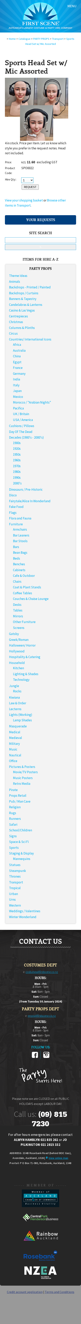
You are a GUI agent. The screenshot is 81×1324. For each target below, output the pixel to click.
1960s (17, 460)
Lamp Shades (22, 720)
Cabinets (19, 570)
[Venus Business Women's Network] (40, 1278)
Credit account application (25, 1292)
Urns (12, 899)
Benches (19, 564)
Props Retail (17, 795)
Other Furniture (24, 622)
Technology (21, 679)
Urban (13, 894)
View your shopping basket (24, 200)
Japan (17, 391)
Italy (16, 385)
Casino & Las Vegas (22, 310)
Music (13, 749)
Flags (13, 512)
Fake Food (16, 507)
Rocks (17, 691)
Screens (18, 628)
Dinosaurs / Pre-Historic (26, 489)
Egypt (17, 362)
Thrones (15, 876)
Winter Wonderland (22, 917)
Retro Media (21, 783)
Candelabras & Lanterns (25, 305)
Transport (58, 39)
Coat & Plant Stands (27, 587)
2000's (17, 483)
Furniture (16, 524)
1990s (17, 477)
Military (14, 743)
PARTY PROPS (41, 39)
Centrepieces (18, 316)
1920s (17, 448)
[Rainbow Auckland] (40, 1244)
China (17, 356)
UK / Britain (21, 414)
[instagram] (46, 1057)
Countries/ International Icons (30, 339)
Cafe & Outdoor (24, 575)
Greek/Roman (19, 640)
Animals (14, 281)
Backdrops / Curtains (23, 293)
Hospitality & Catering (24, 657)
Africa (17, 344)
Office (13, 761)
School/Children (20, 830)
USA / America (23, 420)
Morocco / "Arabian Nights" (32, 402)
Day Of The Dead (20, 432)
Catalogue (24, 39)
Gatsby (14, 634)
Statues (14, 865)
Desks (17, 604)
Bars (16, 547)
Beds (16, 558)
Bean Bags (20, 552)
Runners (15, 818)
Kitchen (18, 668)
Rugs (12, 813)
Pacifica (18, 408)
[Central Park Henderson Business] (40, 1225)
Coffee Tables (22, 593)
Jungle (14, 686)
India (16, 379)
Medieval (15, 738)
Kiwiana (14, 697)
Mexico (18, 397)
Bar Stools (20, 541)
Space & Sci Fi (19, 842)
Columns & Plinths (22, 328)
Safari (13, 824)
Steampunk (17, 871)
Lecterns (15, 709)
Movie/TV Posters (25, 772)
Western (15, 905)
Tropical (15, 888)
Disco (13, 495)
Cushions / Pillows (21, 426)
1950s (17, 454)
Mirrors (18, 616)
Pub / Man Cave (19, 801)
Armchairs (20, 529)
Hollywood (17, 651)
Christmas (16, 322)
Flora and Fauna (20, 518)
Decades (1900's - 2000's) (26, 437)
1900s (17, 443)
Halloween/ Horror (22, 645)
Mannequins (21, 859)
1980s (17, 472)
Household (17, 663)
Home (12, 39)
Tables (17, 610)
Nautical (15, 755)
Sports (14, 847)
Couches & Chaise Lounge (31, 599)
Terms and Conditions (59, 1292)
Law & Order (17, 703)
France (18, 368)
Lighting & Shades (25, 674)
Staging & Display (21, 853)
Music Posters (23, 778)
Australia (19, 350)
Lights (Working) (20, 715)
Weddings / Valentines (24, 911)
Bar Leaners (21, 535)
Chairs (17, 581)
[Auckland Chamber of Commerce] (40, 1206)
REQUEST (30, 187)
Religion (15, 807)
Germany (19, 373)
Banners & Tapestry (22, 299)
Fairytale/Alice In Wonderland (30, 501)
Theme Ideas (18, 276)
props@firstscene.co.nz (42, 1016)
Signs (13, 836)
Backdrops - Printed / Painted (30, 287)
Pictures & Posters (22, 767)
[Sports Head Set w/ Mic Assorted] (36, 139)
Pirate (13, 790)
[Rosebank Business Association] (40, 1263)
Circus (13, 333)
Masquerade (18, 726)
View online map (58, 1158)
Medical (14, 732)
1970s (17, 466)
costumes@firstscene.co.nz (42, 972)
